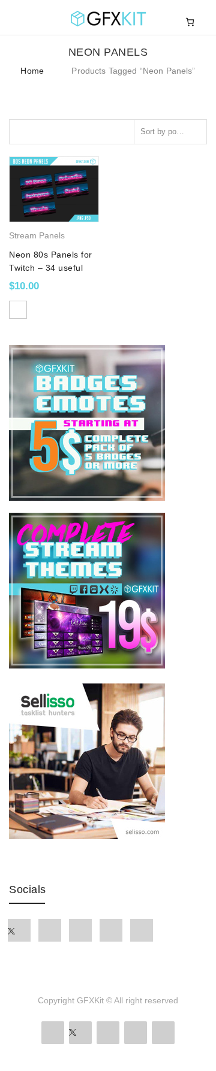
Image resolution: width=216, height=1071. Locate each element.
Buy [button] (18, 310)
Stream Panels (37, 235)
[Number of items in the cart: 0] (190, 22)
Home (32, 70)
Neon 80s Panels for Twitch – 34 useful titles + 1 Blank (50, 268)
